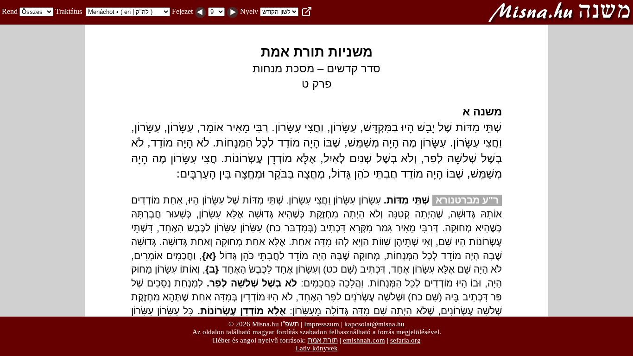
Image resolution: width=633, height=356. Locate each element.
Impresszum (321, 324)
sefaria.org (405, 340)
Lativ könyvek (317, 348)
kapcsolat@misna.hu (374, 324)
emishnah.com (364, 340)
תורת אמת (323, 340)
